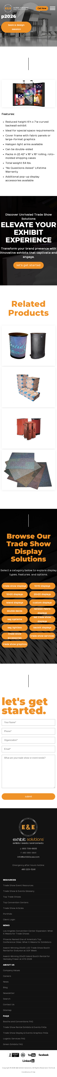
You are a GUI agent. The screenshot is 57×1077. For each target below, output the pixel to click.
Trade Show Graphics (15, 644)
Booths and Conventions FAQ (18, 1021)
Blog (5, 987)
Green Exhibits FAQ (13, 1044)
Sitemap (7, 1010)
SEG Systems (14, 619)
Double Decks (14, 611)
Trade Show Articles (13, 908)
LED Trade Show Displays (42, 619)
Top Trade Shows (12, 897)
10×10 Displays (42, 586)
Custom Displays (42, 602)
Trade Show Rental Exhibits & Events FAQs (24, 1027)
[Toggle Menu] (52, 8)
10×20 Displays (15, 594)
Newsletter (9, 993)
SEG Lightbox (15, 627)
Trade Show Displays (14, 586)
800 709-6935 (29, 848)
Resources (9, 880)
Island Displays (14, 602)
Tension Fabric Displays (42, 611)
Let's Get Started (28, 265)
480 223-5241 (28, 869)
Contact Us (8, 1004)
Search (6, 999)
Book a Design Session (16, 27)
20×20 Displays (42, 594)
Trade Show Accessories (15, 636)
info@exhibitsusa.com (28, 857)
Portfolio (7, 914)
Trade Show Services (42, 636)
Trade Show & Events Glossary (18, 891)
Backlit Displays (42, 627)
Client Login (9, 919)
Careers (7, 976)
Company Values (11, 970)
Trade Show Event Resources (18, 885)
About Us (8, 965)
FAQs (6, 1016)
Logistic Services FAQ (14, 1038)
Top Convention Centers (15, 902)
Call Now (42, 8)
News (6, 925)
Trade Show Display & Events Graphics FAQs (25, 1033)
